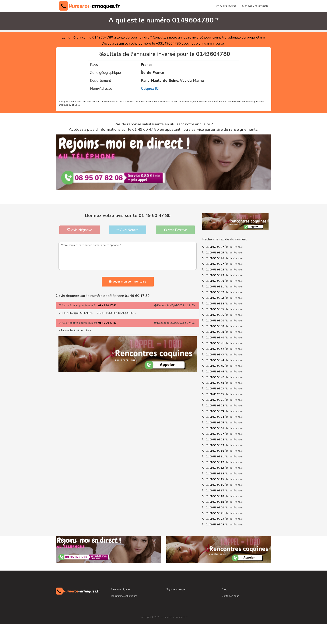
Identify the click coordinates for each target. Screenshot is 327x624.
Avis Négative (81, 230)
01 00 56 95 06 (215, 428)
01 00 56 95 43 (215, 354)
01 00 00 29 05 (215, 394)
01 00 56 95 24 (215, 524)
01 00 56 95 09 (215, 445)
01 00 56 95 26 (215, 258)
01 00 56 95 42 (215, 349)
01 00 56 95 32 (215, 292)
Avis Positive (177, 230)
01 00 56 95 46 (215, 371)
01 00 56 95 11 (215, 456)
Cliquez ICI (150, 88)
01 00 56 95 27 (215, 264)
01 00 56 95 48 (215, 383)
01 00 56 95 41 (215, 343)
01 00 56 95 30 (215, 281)
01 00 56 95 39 (215, 332)
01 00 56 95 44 (215, 360)
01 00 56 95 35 (215, 309)
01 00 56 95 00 (215, 320)
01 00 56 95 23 (215, 388)
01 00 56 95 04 (215, 417)
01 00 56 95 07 (215, 434)
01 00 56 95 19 (215, 502)
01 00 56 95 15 (215, 479)
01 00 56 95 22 (215, 519)
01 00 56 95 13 (215, 468)
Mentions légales (120, 589)
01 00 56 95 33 (215, 298)
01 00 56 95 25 (215, 252)
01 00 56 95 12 (215, 462)
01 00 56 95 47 (215, 377)
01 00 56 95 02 (215, 405)
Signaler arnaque (175, 589)
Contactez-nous (230, 596)
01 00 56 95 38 (215, 326)
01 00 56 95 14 (215, 473)
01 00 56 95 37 (215, 247)
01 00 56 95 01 (215, 400)
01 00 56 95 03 (215, 411)
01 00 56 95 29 (215, 275)
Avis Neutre (129, 230)
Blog (224, 589)
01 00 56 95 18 (215, 496)
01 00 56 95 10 (215, 451)
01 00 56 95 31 (215, 286)
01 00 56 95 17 (215, 490)
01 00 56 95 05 (215, 422)
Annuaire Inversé (226, 6)
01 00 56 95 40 (215, 337)
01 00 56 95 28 (215, 269)
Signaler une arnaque (255, 6)
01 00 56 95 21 (215, 513)
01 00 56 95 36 (215, 315)
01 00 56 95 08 (215, 439)
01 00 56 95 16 (215, 485)
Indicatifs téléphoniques (124, 596)
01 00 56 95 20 (215, 507)
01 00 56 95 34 (215, 303)
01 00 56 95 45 (215, 366)
